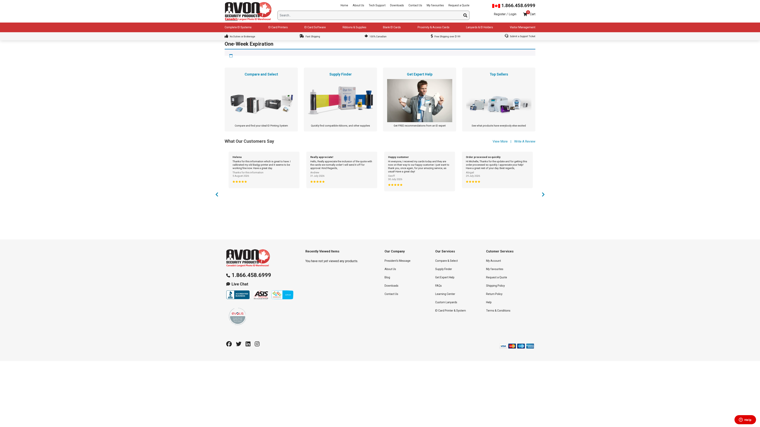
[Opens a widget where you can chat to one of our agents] (745, 420)
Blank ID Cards (392, 27)
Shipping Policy (495, 285)
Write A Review (524, 141)
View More (500, 141)
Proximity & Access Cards (433, 27)
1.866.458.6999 (517, 5)
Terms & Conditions (498, 310)
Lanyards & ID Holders (479, 27)
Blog (387, 277)
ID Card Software (315, 27)
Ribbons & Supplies (354, 27)
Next (543, 195)
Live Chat (240, 284)
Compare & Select (446, 260)
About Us (358, 5)
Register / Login (505, 14)
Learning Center (445, 294)
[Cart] (525, 14)
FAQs (438, 285)
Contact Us (415, 5)
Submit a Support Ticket (522, 36)
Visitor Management (522, 27)
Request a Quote (458, 5)
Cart (532, 14)
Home (344, 5)
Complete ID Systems (238, 27)
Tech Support (377, 5)
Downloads (397, 5)
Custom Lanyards (446, 302)
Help (489, 302)
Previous (217, 195)
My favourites (435, 5)
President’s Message (397, 260)
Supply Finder (443, 269)
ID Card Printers (278, 27)
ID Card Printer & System (450, 310)
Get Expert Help (444, 277)
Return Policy (494, 294)
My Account (493, 260)
